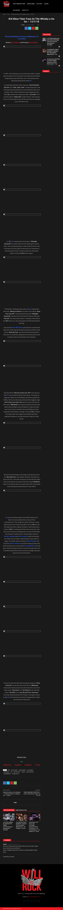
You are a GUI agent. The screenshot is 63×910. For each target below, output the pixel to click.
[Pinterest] (33, 28)
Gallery (46, 3)
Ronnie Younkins (30, 771)
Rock (8, 14)
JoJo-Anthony (15, 42)
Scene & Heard (31, 3)
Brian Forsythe (14, 770)
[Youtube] (38, 901)
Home (4, 14)
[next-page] (6, 834)
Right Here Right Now (19, 3)
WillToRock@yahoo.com (34, 896)
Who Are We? (16, 10)
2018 (9, 770)
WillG (23, 24)
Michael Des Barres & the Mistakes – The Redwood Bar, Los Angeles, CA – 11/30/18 (12, 794)
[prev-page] (4, 834)
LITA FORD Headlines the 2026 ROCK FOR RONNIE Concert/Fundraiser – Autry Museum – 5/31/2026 (53, 41)
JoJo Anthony (6, 771)
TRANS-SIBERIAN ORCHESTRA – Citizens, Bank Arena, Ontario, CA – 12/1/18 (32, 794)
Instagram (28, 765)
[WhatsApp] (36, 28)
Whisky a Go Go (15, 773)
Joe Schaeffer (33, 42)
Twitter (37, 765)
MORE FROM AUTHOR (21, 810)
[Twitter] (29, 28)
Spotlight (39, 3)
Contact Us (25, 10)
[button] (58, 2)
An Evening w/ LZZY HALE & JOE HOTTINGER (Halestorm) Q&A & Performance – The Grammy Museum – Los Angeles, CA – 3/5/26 (34, 827)
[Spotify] (31, 901)
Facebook (18, 765)
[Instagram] (28, 900)
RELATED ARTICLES (9, 810)
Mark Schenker (17, 771)
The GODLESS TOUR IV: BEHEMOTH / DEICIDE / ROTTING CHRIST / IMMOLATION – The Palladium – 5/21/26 (21, 825)
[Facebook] (26, 28)
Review (23, 771)
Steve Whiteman (7, 773)
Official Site (7, 765)
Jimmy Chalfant (22, 770)
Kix (11, 771)
